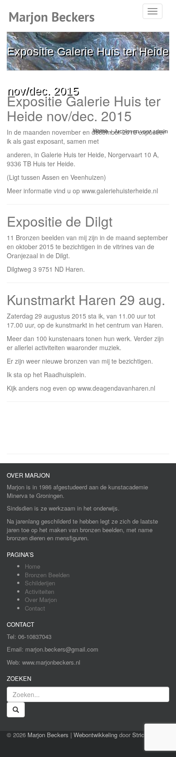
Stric (138, 734)
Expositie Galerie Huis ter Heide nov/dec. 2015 (84, 108)
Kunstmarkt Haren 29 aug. (86, 299)
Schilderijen (40, 583)
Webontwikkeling (95, 734)
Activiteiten (39, 591)
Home (32, 566)
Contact (35, 608)
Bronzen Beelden (47, 574)
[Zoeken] (16, 709)
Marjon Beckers (48, 734)
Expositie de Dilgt (59, 221)
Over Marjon (41, 599)
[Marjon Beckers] (55, 11)
